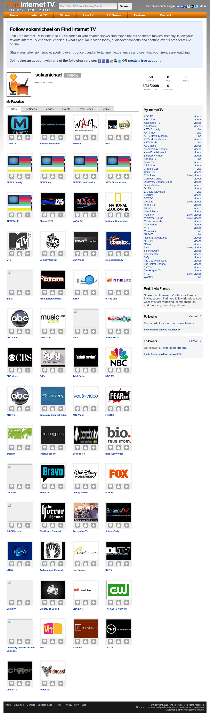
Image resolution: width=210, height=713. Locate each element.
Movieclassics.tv (114, 260)
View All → (195, 316)
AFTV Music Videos (115, 182)
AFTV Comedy (14, 182)
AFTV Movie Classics (84, 182)
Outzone (11, 492)
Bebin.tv (11, 609)
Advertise (19, 705)
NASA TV (77, 221)
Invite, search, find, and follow (163, 298)
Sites (14, 109)
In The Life (111, 298)
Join (203, 6)
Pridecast (45, 689)
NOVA (10, 570)
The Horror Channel (50, 531)
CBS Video (12, 376)
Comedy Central (48, 260)
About (8, 705)
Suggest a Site (45, 705)
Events (66, 109)
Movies (50, 109)
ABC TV (11, 415)
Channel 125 (46, 221)
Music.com (45, 337)
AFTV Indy (45, 182)
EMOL (76, 337)
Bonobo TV (79, 453)
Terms (58, 705)
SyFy (42, 376)
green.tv (11, 453)
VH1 (42, 647)
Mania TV (11, 143)
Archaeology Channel (51, 570)
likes (168, 78)
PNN (107, 143)
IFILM (10, 298)
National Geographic (116, 221)
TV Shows (31, 109)
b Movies (77, 647)
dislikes (185, 78)
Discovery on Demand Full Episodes (21, 649)
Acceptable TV (80, 531)
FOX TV (109, 492)
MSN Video (78, 260)
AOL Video (78, 415)
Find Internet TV (30, 6)
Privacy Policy (72, 705)
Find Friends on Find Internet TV (162, 329)
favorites (150, 78)
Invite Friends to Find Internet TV (162, 354)
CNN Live (78, 609)
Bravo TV (44, 492)
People (106, 109)
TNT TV (109, 647)
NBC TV (109, 376)
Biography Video (114, 453)
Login (171, 6)
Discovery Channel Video (53, 415)
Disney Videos (80, 492)
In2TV (76, 298)
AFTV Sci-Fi (13, 221)
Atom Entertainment (51, 298)
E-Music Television (50, 143)
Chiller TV (12, 689)
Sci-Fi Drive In (14, 531)
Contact (31, 705)
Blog (84, 705)
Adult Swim (79, 376)
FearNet (109, 415)
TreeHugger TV (48, 453)
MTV (9, 260)
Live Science (79, 570)
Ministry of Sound (49, 609)
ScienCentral (112, 337)
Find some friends (182, 323)
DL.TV (108, 570)
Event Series (86, 109)
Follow (72, 75)
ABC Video (12, 337)
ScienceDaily (112, 531)
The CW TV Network (116, 609)
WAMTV (77, 143)
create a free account (144, 60)
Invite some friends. (174, 347)
